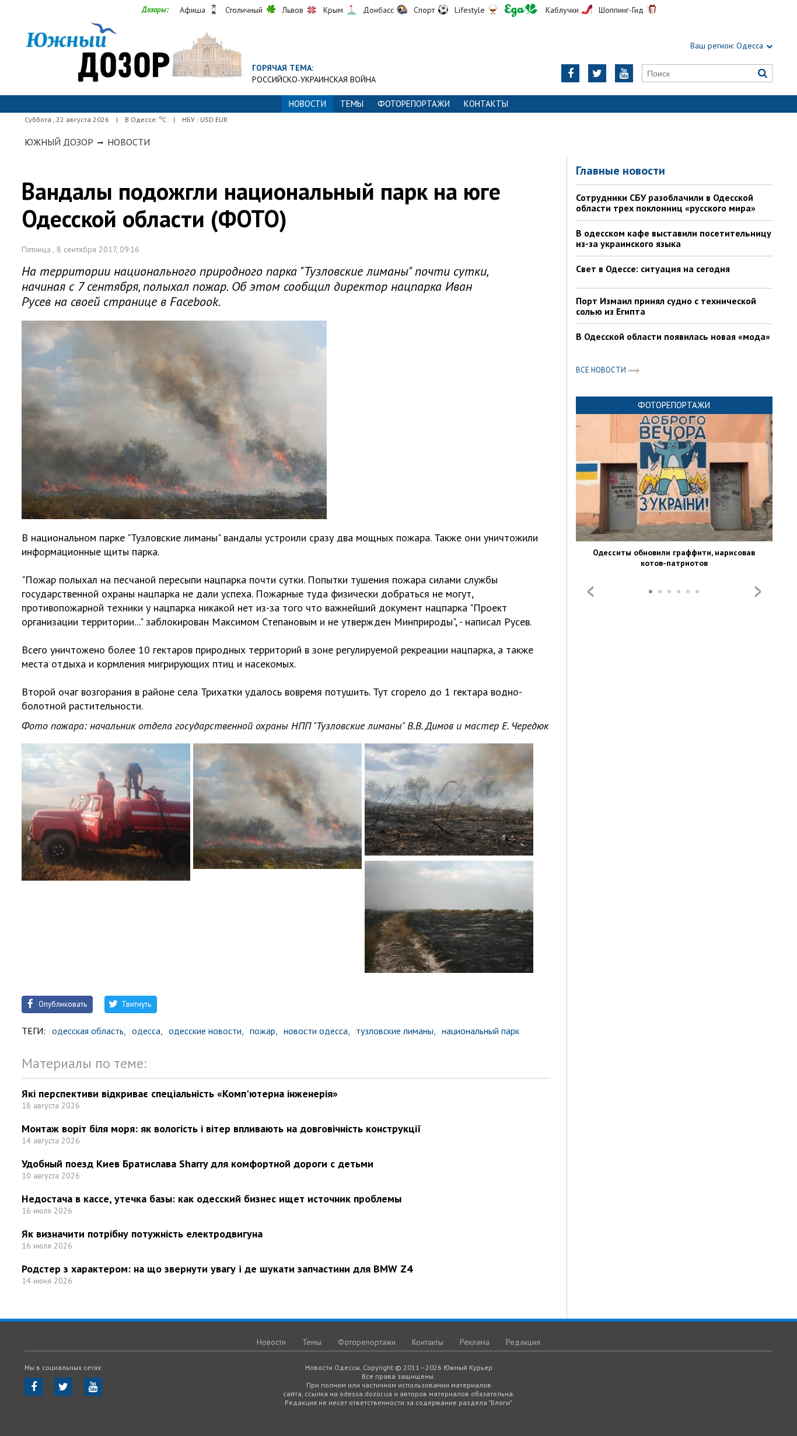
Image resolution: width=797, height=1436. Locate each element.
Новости (128, 142)
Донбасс (378, 10)
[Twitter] (597, 73)
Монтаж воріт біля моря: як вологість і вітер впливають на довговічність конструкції (221, 1128)
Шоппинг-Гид (621, 10)
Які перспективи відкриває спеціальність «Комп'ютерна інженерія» (180, 1093)
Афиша (192, 10)
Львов (292, 10)
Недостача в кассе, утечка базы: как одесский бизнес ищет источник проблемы (211, 1198)
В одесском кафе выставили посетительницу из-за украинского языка (673, 238)
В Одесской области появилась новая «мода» (673, 336)
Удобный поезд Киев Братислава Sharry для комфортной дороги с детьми (197, 1163)
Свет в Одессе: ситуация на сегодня (653, 268)
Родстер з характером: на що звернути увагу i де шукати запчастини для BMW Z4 (217, 1268)
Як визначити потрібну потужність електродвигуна (142, 1233)
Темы (351, 103)
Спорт (424, 10)
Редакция (523, 1342)
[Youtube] (624, 73)
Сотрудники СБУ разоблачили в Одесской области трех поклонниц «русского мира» (666, 203)
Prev (590, 591)
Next (758, 591)
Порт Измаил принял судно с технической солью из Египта (666, 306)
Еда (521, 10)
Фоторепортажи (413, 103)
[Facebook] (570, 73)
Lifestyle (470, 10)
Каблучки (562, 10)
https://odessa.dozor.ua (133, 53)
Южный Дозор (59, 142)
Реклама (475, 1342)
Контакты (486, 103)
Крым (333, 10)
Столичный (244, 10)
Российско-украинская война (314, 79)
